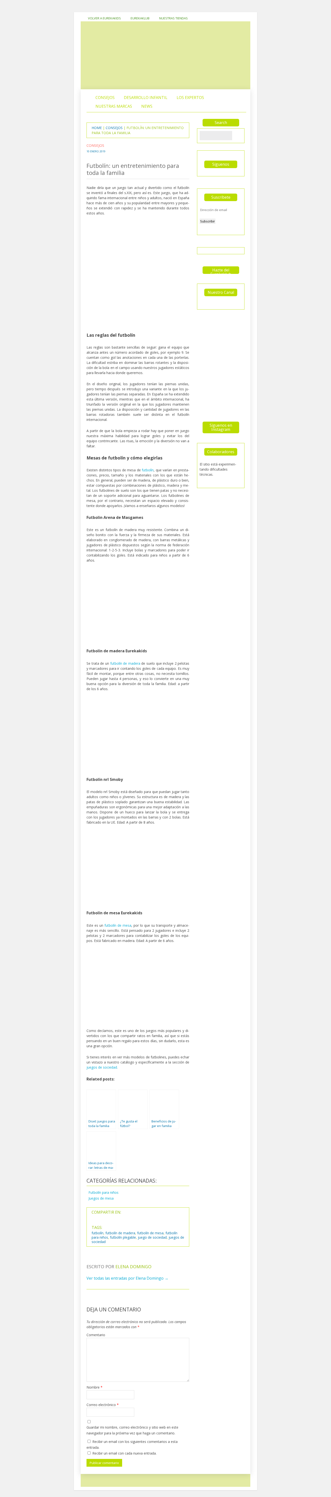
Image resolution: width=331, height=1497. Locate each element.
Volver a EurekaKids (104, 18)
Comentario (96, 1335)
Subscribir (207, 221)
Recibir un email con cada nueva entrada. (124, 1453)
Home (97, 127)
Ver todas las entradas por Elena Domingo (127, 1278)
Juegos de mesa (101, 1198)
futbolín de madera (125, 663)
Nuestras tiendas (173, 18)
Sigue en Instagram (222, 325)
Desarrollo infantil (145, 97)
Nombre (94, 1387)
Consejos (105, 97)
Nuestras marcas (113, 106)
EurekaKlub (140, 18)
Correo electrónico (103, 1404)
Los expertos (190, 97)
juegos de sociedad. (102, 1067)
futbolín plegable (123, 1237)
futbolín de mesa (117, 925)
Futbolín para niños (103, 1192)
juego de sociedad (152, 1237)
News (146, 106)
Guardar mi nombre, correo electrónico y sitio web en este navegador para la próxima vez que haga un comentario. (132, 1430)
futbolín (148, 470)
